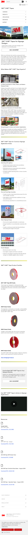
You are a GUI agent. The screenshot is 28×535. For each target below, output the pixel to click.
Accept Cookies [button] (18, 529)
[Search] (23, 2)
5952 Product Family (6, 329)
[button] (6, 532)
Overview (5, 11)
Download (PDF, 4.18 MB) (7, 457)
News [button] (3, 499)
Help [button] (3, 506)
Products (5, 14)
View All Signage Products (7, 357)
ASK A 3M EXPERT (14, 50)
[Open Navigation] (26, 1)
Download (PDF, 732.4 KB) (7, 443)
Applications (6, 17)
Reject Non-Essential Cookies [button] (8, 529)
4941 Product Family (6, 306)
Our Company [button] (6, 495)
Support (5, 22)
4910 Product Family (6, 350)
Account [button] (23, 4)
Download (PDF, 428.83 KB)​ (7, 471)
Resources (5, 19)
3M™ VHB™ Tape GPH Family (8, 283)
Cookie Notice (5, 526)
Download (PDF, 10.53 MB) (7, 429)
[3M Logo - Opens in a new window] (3, 2)
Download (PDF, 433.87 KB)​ (7, 484)
